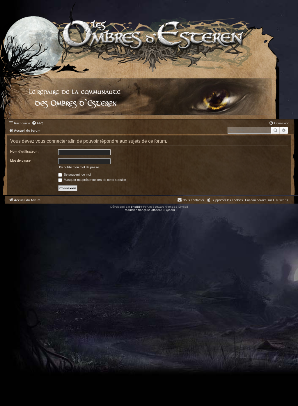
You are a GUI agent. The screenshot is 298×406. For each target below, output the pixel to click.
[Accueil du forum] (139, 36)
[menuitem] (37, 123)
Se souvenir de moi (77, 174)
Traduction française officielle (142, 209)
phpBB (135, 206)
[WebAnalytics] (11, 215)
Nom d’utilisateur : (24, 151)
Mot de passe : (21, 160)
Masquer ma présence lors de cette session (94, 179)
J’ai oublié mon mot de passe (78, 167)
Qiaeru (170, 209)
